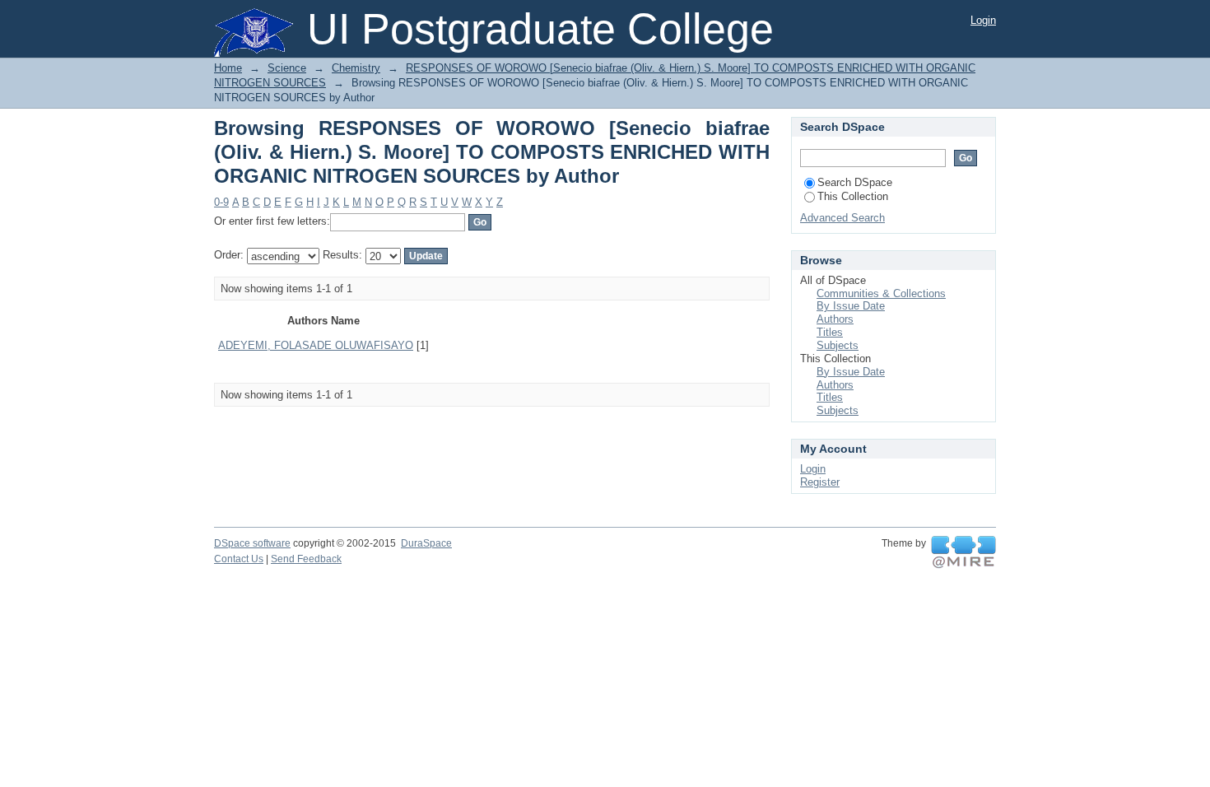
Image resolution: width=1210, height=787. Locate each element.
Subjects (838, 345)
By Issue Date (851, 306)
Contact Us (238, 559)
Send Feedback (306, 559)
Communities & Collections (881, 293)
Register (820, 482)
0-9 (221, 202)
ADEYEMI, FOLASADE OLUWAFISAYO (315, 345)
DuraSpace (426, 543)
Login (983, 20)
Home (228, 68)
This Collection (852, 196)
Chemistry (356, 68)
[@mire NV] (963, 552)
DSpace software (252, 543)
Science (287, 68)
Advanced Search (842, 218)
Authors (835, 319)
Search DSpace (854, 182)
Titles (830, 332)
